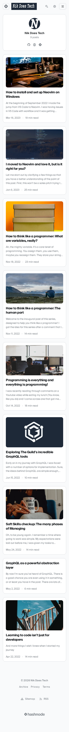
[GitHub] (29, 45)
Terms (46, 687)
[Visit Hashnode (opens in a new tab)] (34, 714)
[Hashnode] (40, 45)
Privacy (35, 687)
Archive (23, 687)
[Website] (34, 45)
